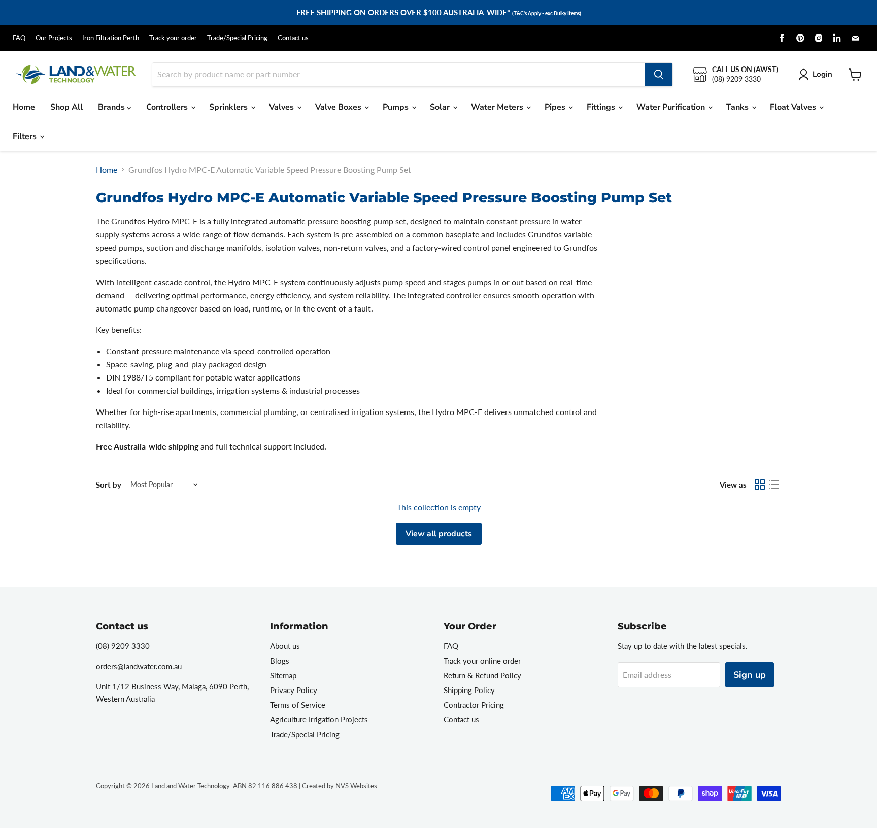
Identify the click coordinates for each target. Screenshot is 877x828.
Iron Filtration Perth (110, 38)
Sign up (749, 675)
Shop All (66, 107)
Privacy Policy (293, 690)
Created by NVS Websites (339, 786)
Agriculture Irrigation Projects (319, 719)
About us (285, 645)
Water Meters (498, 107)
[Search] (658, 74)
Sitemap (283, 675)
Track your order (173, 38)
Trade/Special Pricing (237, 38)
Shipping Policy (469, 690)
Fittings (602, 107)
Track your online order (482, 660)
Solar (441, 107)
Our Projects (54, 38)
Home (24, 107)
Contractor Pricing (474, 704)
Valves (282, 107)
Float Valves (794, 107)
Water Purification (671, 107)
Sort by (108, 484)
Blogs (279, 660)
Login (822, 74)
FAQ (19, 38)
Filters (26, 136)
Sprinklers (229, 107)
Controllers (168, 107)
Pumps (397, 107)
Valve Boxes (339, 107)
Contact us (293, 38)
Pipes (556, 107)
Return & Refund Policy (482, 675)
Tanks (738, 107)
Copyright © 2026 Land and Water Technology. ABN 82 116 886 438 (196, 786)
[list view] (774, 484)
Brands (112, 107)
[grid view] (760, 484)
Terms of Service (297, 704)
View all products (439, 533)
